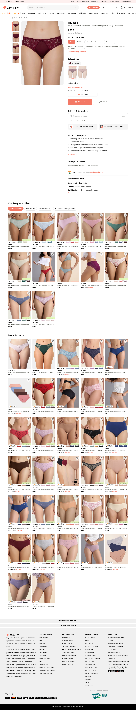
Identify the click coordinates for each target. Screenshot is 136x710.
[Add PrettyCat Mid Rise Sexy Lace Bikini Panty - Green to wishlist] (52, 341)
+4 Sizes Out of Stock (75, 87)
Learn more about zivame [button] (67, 699)
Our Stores (104, 1)
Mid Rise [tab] (80, 42)
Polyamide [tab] (109, 42)
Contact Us (94, 1)
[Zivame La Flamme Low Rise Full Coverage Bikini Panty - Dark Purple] (92, 267)
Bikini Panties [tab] (30, 209)
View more (72, 154)
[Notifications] (104, 7)
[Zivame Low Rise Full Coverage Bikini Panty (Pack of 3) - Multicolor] (68, 228)
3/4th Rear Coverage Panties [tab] (65, 209)
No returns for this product (114, 126)
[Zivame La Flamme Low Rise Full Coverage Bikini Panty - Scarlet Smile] (43, 267)
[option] (15, 26)
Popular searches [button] (67, 703)
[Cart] (115, 7)
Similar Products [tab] (16, 209)
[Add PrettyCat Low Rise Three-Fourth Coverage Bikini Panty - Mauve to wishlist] (28, 341)
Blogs (72, 1)
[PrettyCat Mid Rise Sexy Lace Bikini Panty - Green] (43, 354)
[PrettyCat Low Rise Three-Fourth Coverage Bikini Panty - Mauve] (19, 354)
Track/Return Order (82, 1)
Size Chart (84, 94)
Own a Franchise (126, 1)
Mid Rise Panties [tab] (45, 209)
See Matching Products (77, 52)
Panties (16, 18)
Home (9, 18)
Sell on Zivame (114, 1)
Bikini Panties (24, 18)
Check (124, 116)
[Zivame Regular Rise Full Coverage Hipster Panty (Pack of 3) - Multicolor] (68, 354)
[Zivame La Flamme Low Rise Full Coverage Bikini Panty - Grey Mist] (68, 267)
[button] (76, 8)
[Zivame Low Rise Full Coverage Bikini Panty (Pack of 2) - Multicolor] (19, 228)
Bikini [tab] (71, 42)
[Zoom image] (42, 53)
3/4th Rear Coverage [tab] (94, 42)
